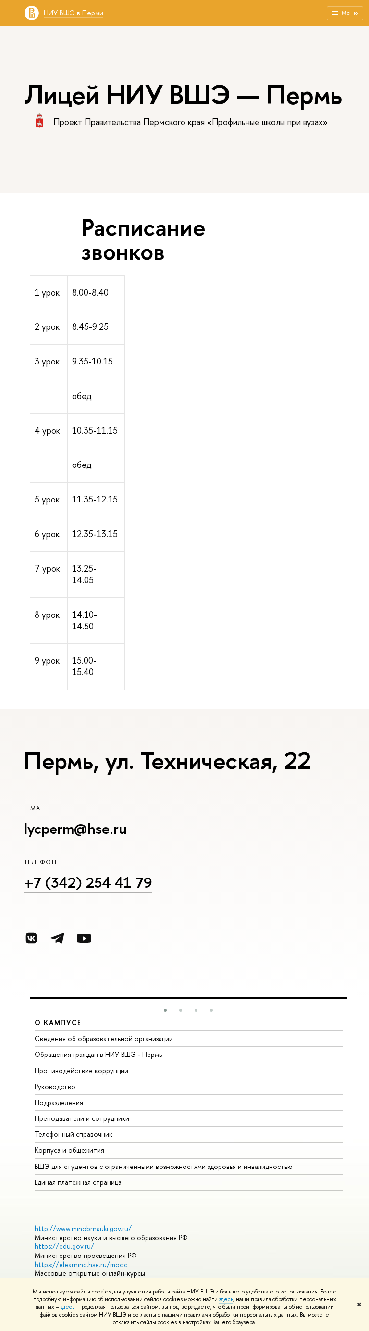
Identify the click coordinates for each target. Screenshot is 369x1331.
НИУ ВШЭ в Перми (73, 12)
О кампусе (58, 1022)
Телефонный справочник (73, 1134)
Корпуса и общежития (69, 1150)
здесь (226, 1299)
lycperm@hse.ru (75, 828)
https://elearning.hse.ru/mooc (81, 1264)
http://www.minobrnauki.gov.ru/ (83, 1228)
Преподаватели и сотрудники (82, 1118)
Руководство (55, 1086)
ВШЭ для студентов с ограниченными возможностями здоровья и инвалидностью (164, 1166)
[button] (165, 1010)
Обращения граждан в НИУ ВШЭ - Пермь (98, 1054)
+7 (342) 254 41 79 (88, 882)
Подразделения (59, 1102)
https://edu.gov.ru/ (64, 1246)
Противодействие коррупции (81, 1070)
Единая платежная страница (78, 1182)
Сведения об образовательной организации (104, 1038)
